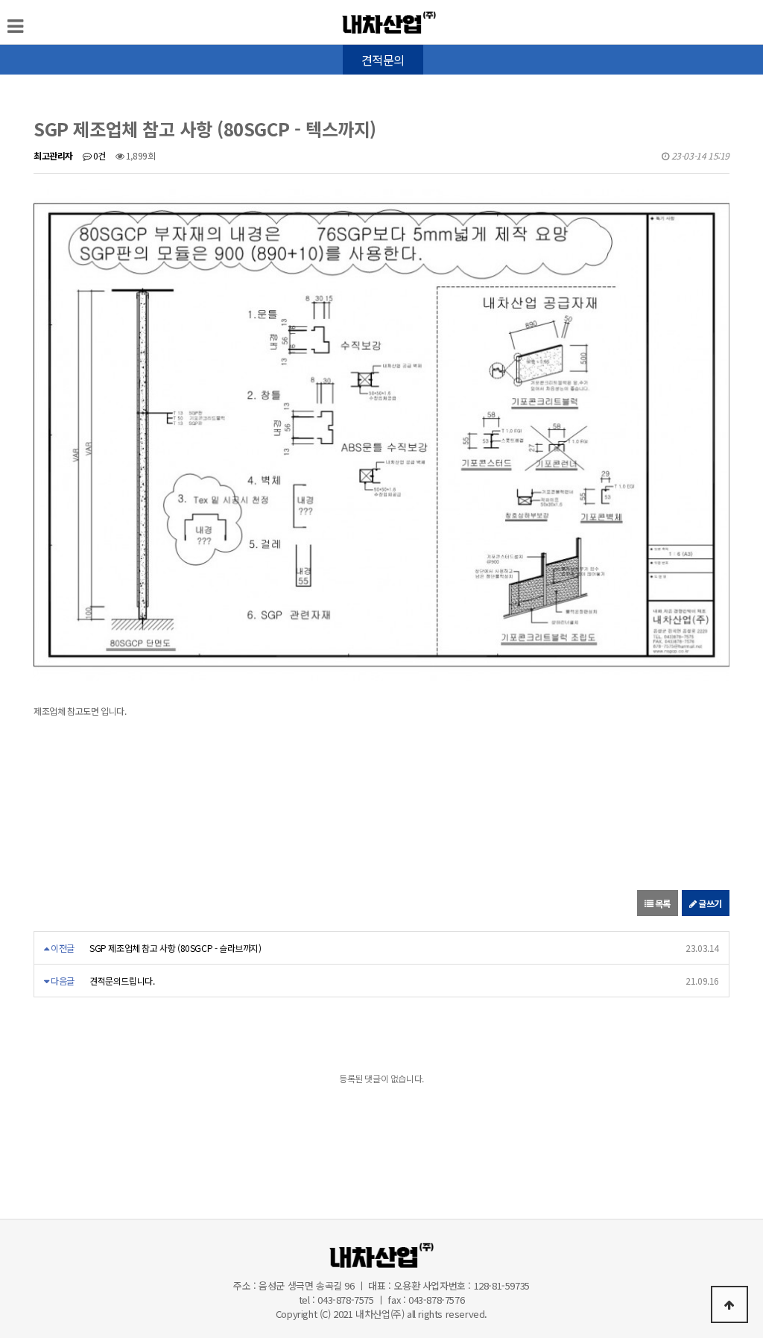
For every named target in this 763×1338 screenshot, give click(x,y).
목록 (662, 903)
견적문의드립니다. (121, 980)
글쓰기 (709, 903)
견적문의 (383, 60)
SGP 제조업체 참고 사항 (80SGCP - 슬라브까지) (175, 947)
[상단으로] (729, 1304)
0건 (98, 155)
